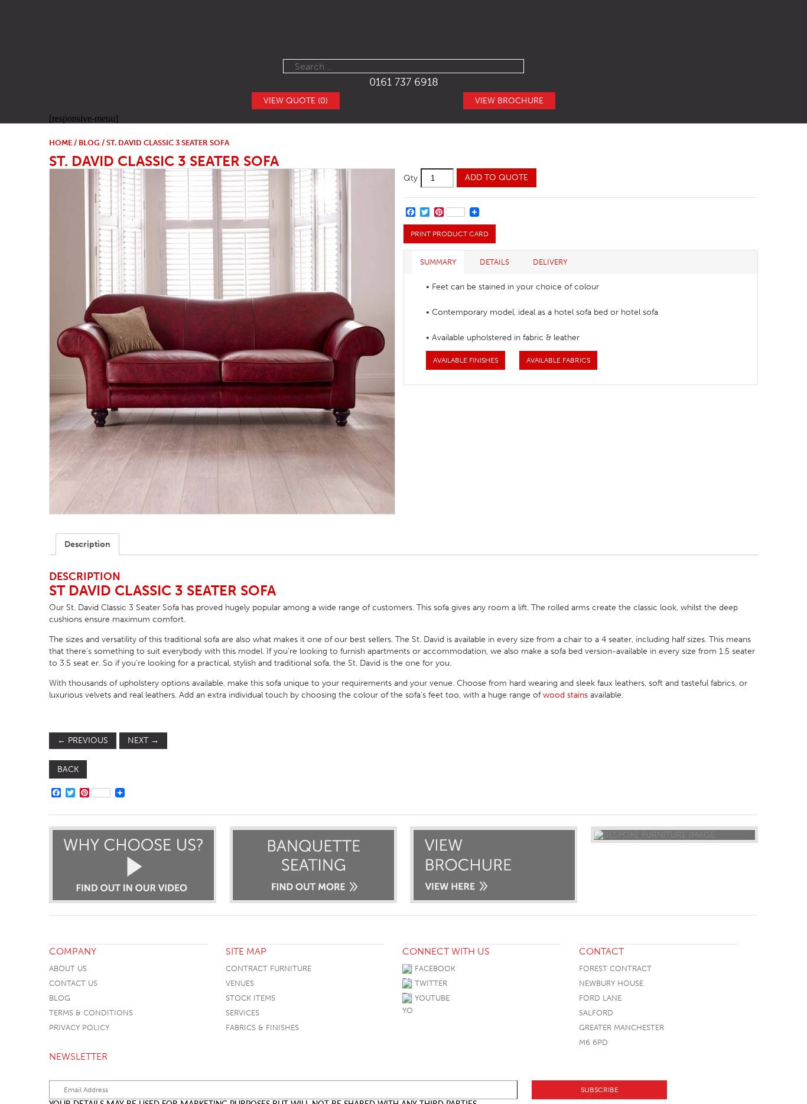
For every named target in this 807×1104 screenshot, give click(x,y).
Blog (59, 998)
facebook (433, 968)
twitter (429, 983)
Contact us (73, 983)
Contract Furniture (268, 968)
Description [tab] (87, 544)
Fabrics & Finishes (262, 1027)
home (60, 142)
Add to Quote (496, 177)
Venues (240, 983)
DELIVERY (550, 262)
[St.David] (221, 341)
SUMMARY (438, 262)
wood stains (565, 695)
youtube (431, 998)
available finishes (465, 360)
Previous (82, 740)
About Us (68, 968)
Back (68, 769)
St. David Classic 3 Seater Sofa (164, 161)
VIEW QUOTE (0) (295, 101)
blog (89, 142)
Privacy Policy (79, 1027)
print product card (450, 234)
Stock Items (250, 998)
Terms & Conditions (91, 1012)
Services (242, 1012)
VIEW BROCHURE (509, 101)
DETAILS (494, 262)
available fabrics (558, 360)
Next (143, 740)
